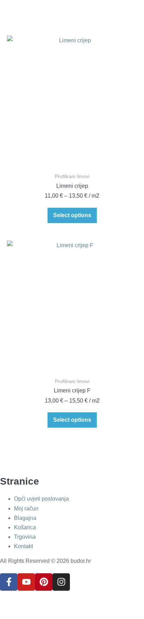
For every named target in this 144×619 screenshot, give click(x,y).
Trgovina (25, 537)
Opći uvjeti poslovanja (41, 499)
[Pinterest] (43, 582)
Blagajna (25, 518)
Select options (72, 215)
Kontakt (23, 546)
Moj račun (26, 508)
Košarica (25, 527)
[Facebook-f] (8, 582)
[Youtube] (26, 582)
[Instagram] (61, 582)
